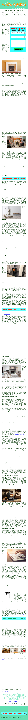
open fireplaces (14, 609)
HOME (13, 8)
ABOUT (18, 8)
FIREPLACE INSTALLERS (20, 434)
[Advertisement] (14, 111)
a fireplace (10, 643)
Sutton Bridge (7, 314)
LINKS (15, 8)
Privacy (25, 710)
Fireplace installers (6, 422)
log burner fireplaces (21, 524)
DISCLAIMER (25, 8)
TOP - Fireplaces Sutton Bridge (8, 691)
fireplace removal (21, 601)
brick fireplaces (12, 601)
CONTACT (21, 8)
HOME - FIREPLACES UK (14, 701)
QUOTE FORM (22, 614)
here (3, 645)
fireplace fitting (6, 609)
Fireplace (4, 313)
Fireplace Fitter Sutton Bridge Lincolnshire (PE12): (13, 14)
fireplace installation (7, 410)
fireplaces (6, 51)
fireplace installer (11, 153)
